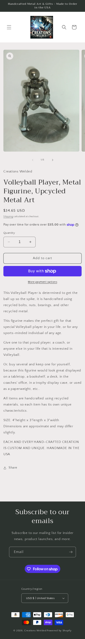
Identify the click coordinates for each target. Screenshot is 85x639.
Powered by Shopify (59, 630)
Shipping (8, 216)
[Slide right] (53, 160)
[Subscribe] (71, 552)
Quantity (9, 232)
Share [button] (13, 467)
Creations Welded (35, 630)
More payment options (42, 281)
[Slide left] (33, 160)
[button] (9, 27)
